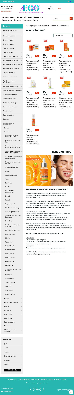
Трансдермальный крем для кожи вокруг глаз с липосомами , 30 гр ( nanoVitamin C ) (32, 102)
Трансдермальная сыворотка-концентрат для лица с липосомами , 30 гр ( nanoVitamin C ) (65, 66)
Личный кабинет (24, 379)
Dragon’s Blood (10, 204)
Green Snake (9, 221)
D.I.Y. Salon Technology (12, 208)
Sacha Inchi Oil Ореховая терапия (13, 270)
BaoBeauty (8, 183)
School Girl (8, 274)
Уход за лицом (8, 40)
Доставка (28, 17)
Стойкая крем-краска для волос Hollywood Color (13, 146)
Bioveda (7, 196)
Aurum (7, 179)
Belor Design (8, 314)
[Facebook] (35, 389)
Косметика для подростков (12, 64)
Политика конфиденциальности (37, 383)
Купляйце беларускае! (65, 390)
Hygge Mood (9, 242)
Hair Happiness (10, 234)
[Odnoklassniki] (43, 389)
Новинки (6, 119)
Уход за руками (8, 48)
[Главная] (27, 26)
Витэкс (6, 298)
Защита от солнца (9, 73)
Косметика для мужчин (11, 68)
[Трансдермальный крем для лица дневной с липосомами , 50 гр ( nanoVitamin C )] (32, 46)
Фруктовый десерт (11, 175)
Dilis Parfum (8, 318)
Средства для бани (9, 99)
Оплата (35, 20)
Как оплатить (7, 20)
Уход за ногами (8, 44)
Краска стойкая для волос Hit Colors (11, 136)
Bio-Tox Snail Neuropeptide (9, 191)
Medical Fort (8, 326)
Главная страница (8, 17)
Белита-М (54, 26)
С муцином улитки (11, 167)
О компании (26, 20)
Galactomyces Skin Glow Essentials (13, 216)
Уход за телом (8, 52)
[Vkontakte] (30, 389)
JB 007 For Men (10, 294)
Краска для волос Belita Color (13, 141)
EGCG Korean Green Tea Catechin (12, 225)
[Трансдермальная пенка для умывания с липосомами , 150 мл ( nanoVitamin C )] (32, 120)
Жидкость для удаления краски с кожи (13, 157)
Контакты (17, 20)
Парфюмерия (7, 111)
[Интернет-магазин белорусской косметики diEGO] (31, 8)
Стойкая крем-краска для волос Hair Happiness (13, 152)
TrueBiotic (8, 286)
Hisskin (7, 238)
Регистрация (35, 379)
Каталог (20, 17)
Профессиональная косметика (9, 81)
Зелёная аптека (8, 115)
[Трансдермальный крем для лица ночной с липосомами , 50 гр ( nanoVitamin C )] (49, 46)
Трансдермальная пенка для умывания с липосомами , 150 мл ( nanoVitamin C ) (32, 139)
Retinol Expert (9, 265)
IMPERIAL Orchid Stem (12, 230)
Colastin (7, 200)
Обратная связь (12, 379)
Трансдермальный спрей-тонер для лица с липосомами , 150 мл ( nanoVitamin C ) (49, 102)
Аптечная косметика (10, 77)
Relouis (6, 306)
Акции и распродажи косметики (10, 31)
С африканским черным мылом (13, 162)
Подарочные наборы (10, 103)
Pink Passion (9, 261)
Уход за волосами (9, 36)
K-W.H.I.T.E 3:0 (9, 246)
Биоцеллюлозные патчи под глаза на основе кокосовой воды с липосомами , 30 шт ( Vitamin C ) (65, 103)
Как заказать (38, 17)
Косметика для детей (10, 60)
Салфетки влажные (10, 94)
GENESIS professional (12, 212)
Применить (12, 370)
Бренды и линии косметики (39, 26)
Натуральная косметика (11, 86)
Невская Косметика (11, 302)
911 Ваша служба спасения (10, 330)
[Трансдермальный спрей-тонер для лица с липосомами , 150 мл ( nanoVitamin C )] (49, 83)
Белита (6, 128)
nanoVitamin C (10, 253)
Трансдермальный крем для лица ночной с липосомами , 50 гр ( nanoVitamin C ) (49, 65)
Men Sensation (10, 250)
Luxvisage (7, 310)
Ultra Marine (9, 290)
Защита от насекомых (10, 107)
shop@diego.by (8, 6)
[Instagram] (39, 389)
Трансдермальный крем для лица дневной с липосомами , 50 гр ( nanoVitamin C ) (32, 65)
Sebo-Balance (9, 278)
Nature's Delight (10, 257)
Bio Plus (8, 187)
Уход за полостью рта (10, 56)
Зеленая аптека (9, 322)
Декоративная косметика (12, 90)
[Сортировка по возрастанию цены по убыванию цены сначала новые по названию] (63, 35)
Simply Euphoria (10, 282)
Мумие (7, 171)
